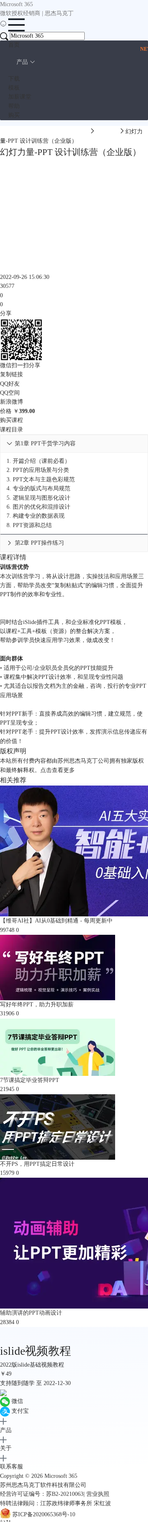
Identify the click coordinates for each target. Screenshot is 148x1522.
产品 (22, 62)
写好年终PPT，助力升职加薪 (37, 1004)
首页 (14, 45)
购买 (14, 115)
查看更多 (63, 770)
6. (38, 507)
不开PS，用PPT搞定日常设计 (37, 1164)
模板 (14, 88)
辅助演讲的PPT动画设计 (31, 1313)
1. (38, 461)
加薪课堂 (19, 97)
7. (36, 516)
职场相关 (107, 131)
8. (29, 525)
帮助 (14, 106)
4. (38, 488)
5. (38, 498)
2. (38, 470)
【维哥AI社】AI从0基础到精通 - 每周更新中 (56, 921)
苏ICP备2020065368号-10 (43, 1515)
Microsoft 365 (60, 1476)
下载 (14, 79)
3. (41, 479)
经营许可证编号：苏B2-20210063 (41, 1494)
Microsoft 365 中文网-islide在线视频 (44, 131)
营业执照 (97, 1494)
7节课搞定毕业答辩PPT (29, 1080)
